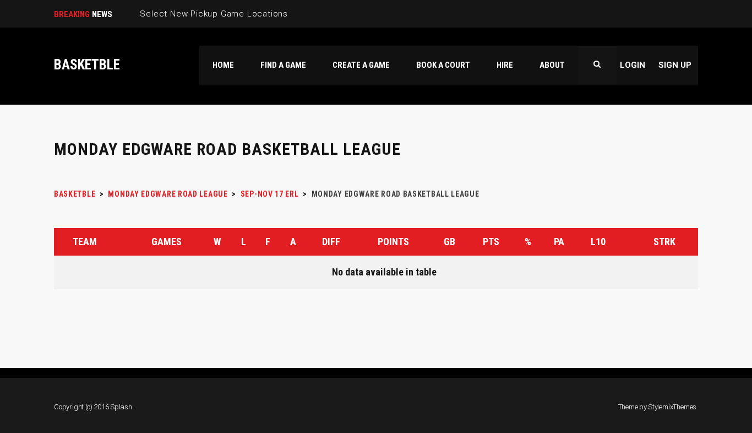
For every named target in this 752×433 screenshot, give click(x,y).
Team (85, 241)
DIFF (331, 241)
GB (449, 241)
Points (393, 241)
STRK (664, 241)
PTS (491, 241)
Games (166, 241)
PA (559, 241)
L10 (598, 241)
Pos (61, 242)
